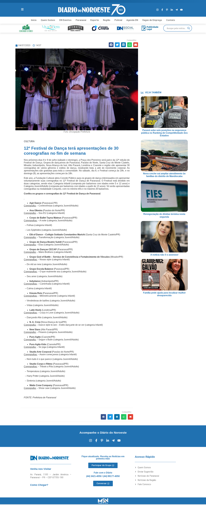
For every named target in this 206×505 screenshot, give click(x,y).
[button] (111, 44)
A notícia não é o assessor (164, 255)
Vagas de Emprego (152, 20)
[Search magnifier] (189, 28)
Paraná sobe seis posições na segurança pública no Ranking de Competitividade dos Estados (164, 133)
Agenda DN (132, 20)
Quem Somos (48, 20)
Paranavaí (81, 20)
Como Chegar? (39, 485)
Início (34, 20)
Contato (170, 20)
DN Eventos (65, 20)
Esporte (94, 20)
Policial (118, 20)
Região (106, 20)
